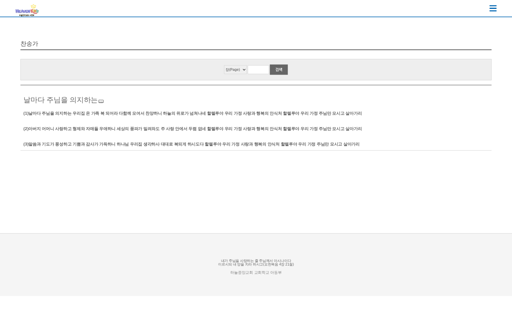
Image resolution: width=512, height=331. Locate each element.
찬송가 (29, 43)
